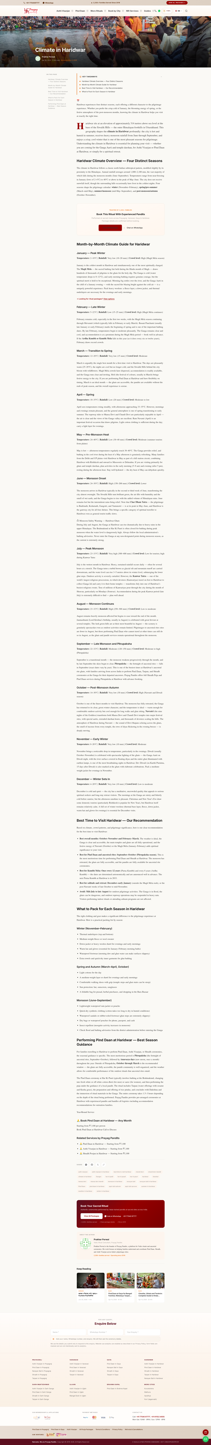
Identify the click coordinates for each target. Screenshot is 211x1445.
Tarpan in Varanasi (76, 1375)
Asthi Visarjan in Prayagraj (42, 1364)
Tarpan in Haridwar (151, 1375)
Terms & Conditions (103, 1429)
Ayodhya (147, 1396)
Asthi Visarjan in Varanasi (79, 1364)
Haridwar (148, 1360)
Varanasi (74, 1360)
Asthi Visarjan (63, 11)
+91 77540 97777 (130, 1216)
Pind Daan (80, 11)
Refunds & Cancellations (134, 1429)
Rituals (40, 43)
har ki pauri (134, 1176)
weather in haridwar (85, 1191)
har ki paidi (109, 1176)
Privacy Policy (117, 1429)
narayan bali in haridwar (148, 1181)
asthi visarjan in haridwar (100, 1172)
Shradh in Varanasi (77, 1371)
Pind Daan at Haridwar (129, 378)
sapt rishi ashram (115, 1186)
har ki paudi (122, 1176)
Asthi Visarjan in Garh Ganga (43, 1388)
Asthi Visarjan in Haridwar (95, 1148)
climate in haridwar (85, 1176)
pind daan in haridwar (97, 1186)
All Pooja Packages (86, 1429)
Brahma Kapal (113, 1384)
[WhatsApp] (159, 10)
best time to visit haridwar (122, 1172)
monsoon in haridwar (115, 1181)
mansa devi (82, 1181)
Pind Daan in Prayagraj (40, 1367)
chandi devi (140, 1172)
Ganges (98, 1176)
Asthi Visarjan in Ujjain (78, 1388)
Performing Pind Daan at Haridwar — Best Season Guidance (57, 106)
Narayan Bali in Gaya (114, 1367)
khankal (155, 1176)
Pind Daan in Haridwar (93, 1143)
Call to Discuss (109, 1129)
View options (109, 299)
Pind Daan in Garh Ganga (41, 1392)
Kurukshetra (149, 1388)
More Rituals (97, 11)
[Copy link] (103, 1164)
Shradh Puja (152, 675)
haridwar (145, 1176)
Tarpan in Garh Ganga (40, 1399)
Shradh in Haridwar (151, 1371)
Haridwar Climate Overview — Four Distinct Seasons (58, 80)
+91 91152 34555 (157, 1417)
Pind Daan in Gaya (114, 1364)
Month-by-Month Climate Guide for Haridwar (57, 87)
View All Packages (110, 228)
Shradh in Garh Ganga (40, 1396)
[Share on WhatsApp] (86, 1164)
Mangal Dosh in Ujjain (78, 1396)
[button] (186, 10)
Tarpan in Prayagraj (39, 1378)
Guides (147, 11)
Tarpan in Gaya (112, 1375)
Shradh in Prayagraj (39, 1375)
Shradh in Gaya (112, 1371)
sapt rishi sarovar (131, 1186)
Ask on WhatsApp (114, 1216)
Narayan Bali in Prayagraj (41, 1371)
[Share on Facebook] (92, 1164)
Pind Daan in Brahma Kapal (117, 1388)
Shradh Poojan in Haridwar (95, 1153)
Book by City (114, 11)
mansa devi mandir (97, 1181)
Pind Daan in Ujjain (77, 1392)
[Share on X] (97, 1164)
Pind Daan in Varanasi (78, 1367)
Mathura (147, 1392)
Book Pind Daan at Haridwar (90, 1129)
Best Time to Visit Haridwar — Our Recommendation (58, 93)
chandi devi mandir (154, 1172)
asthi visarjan (83, 1172)
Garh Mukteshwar (40, 1384)
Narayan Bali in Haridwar (153, 1378)
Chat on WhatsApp (135, 228)
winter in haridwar (103, 1191)
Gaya (109, 1360)
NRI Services (132, 11)
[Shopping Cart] (206, 1432)
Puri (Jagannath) (150, 1399)
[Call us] (155, 10)
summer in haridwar (148, 1186)
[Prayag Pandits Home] (30, 11)
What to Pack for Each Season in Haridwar (56, 99)
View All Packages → (177, 3)
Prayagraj (37, 1360)
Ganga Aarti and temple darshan (116, 147)
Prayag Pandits (121, 1097)
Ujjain (73, 1384)
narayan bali (131, 1181)
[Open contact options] (206, 1439)
